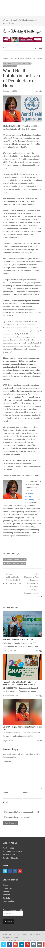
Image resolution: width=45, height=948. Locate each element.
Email (26, 793)
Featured (6, 63)
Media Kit (6, 898)
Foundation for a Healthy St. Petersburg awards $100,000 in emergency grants (19, 683)
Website (6, 802)
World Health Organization (14, 563)
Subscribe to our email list (13, 910)
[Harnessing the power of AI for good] (22, 613)
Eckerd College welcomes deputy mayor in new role (22, 728)
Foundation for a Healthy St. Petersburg (20, 63)
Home (5, 885)
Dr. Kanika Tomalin (11, 560)
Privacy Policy (8, 901)
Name (6, 793)
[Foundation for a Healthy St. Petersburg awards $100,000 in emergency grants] (22, 655)
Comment (7, 762)
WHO (23, 560)
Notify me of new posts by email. (18, 817)
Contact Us (7, 888)
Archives (6, 895)
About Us (6, 892)
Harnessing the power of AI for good (18, 639)
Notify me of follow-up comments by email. (22, 812)
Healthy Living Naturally (10, 66)
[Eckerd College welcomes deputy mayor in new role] (22, 700)
